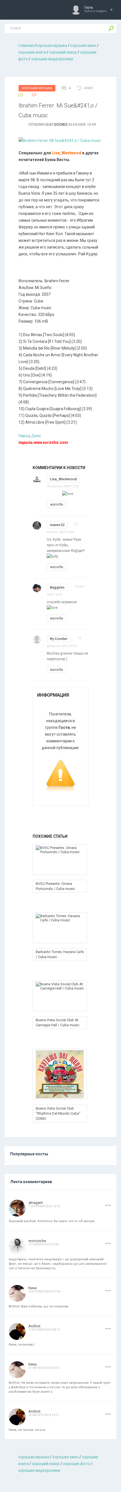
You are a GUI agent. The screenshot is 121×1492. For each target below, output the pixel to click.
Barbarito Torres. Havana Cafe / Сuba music (60, 954)
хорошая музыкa (51, 45)
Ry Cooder (59, 639)
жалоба (56, 504)
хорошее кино (83, 45)
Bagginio (57, 587)
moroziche (37, 1241)
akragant (35, 1203)
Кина (32, 1288)
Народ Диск (30, 435)
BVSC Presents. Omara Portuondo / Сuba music (55, 886)
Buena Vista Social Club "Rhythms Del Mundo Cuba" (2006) (58, 1113)
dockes (60, 125)
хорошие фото (76, 1463)
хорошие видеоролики (52, 59)
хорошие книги (32, 52)
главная (25, 45)
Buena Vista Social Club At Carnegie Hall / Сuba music (57, 1022)
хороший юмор (63, 52)
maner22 (57, 525)
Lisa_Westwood (63, 479)
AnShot (34, 1326)
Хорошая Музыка (37, 88)
